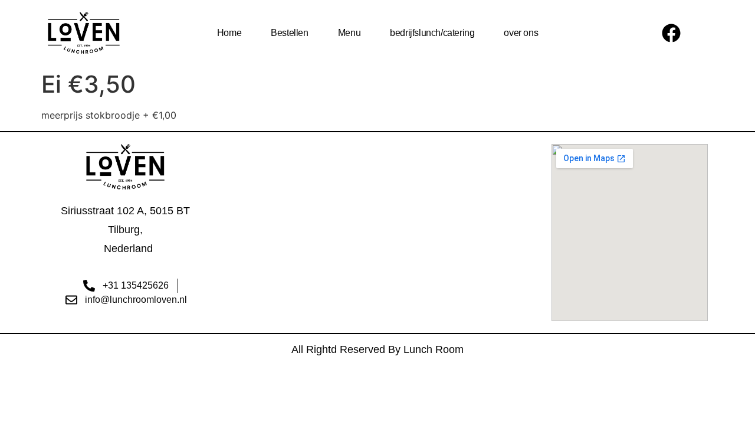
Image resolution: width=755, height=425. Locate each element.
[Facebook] (671, 33)
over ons (521, 33)
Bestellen (289, 33)
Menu (349, 33)
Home (229, 33)
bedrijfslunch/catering (432, 33)
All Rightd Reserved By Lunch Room (377, 349)
